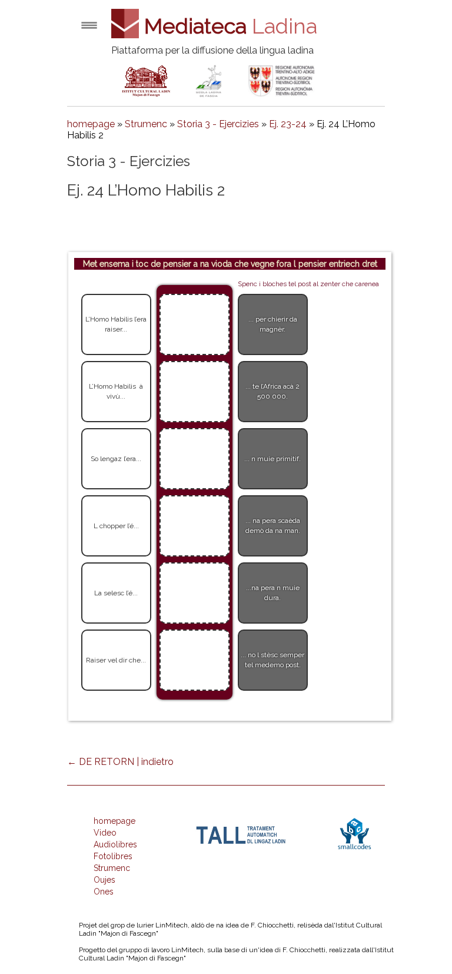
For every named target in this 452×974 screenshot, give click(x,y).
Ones (104, 891)
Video (105, 832)
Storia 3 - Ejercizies (218, 124)
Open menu (89, 25)
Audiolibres (115, 844)
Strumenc (146, 124)
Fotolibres (113, 856)
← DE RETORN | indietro (120, 761)
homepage (91, 124)
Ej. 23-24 (288, 124)
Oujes (104, 879)
